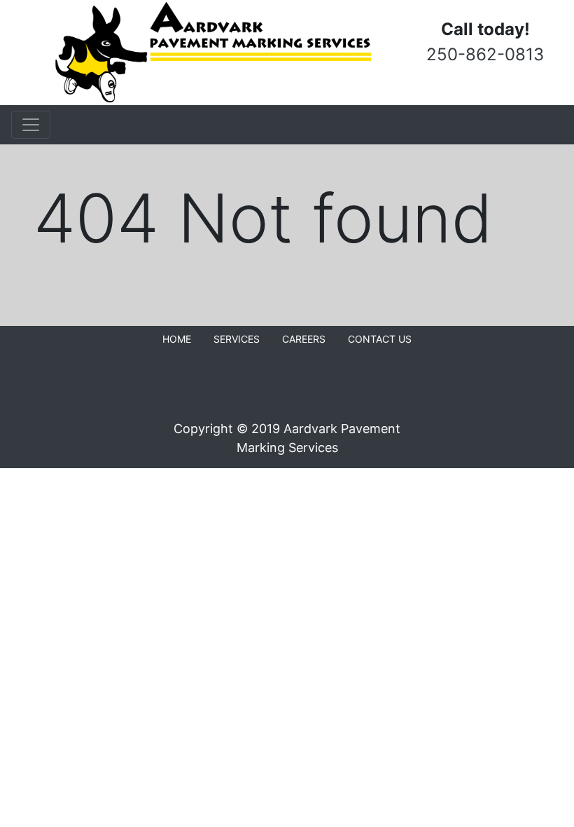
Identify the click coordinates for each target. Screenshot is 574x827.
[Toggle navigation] (30, 125)
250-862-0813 (485, 54)
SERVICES (237, 339)
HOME (176, 339)
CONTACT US (380, 339)
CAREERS (304, 339)
